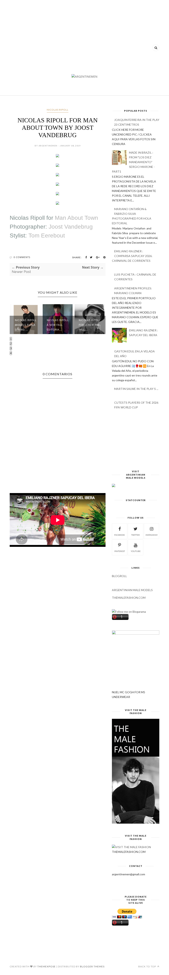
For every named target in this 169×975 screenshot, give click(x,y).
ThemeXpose (46, 966)
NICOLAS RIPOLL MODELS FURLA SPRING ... (25, 324)
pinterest (119, 551)
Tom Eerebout (46, 235)
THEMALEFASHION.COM (129, 597)
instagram (151, 535)
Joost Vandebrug (71, 226)
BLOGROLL (119, 576)
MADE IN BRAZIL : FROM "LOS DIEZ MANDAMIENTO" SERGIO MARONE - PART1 (133, 162)
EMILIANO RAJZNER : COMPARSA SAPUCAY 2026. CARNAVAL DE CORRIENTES (132, 255)
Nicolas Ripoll (27, 218)
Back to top (147, 966)
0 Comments (22, 257)
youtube (136, 551)
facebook (119, 535)
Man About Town (76, 218)
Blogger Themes (92, 966)
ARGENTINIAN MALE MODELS (132, 590)
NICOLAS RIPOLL (57, 109)
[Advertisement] (84, 35)
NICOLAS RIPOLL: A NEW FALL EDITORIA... (58, 324)
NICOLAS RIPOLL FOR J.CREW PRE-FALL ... (90, 324)
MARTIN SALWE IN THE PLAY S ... (136, 388)
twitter (135, 535)
